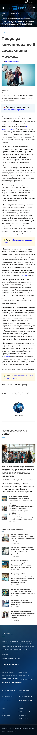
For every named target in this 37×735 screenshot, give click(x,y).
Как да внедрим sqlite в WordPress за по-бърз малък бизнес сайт (21, 602)
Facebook (4, 658)
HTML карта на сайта (24, 712)
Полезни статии (14, 13)
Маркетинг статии (7, 16)
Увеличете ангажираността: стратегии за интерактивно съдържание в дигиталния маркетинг (18, 471)
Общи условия (6, 715)
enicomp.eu (18, 416)
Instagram (11, 658)
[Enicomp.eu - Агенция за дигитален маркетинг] (19, 8)
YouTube (17, 658)
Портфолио (5, 712)
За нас (3, 708)
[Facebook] (11, 393)
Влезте (31, 2)
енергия (6, 356)
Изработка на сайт (7, 672)
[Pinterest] (19, 393)
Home (3, 13)
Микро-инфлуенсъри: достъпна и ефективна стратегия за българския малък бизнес (21, 509)
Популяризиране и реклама (14, 110)
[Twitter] (15, 393)
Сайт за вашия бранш (8, 690)
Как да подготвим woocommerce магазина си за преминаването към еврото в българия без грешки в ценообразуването (22, 578)
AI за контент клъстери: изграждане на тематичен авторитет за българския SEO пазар (20, 500)
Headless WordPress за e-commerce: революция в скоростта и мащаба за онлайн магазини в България (22, 517)
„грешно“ (24, 275)
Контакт (20, 708)
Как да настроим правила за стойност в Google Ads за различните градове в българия (23, 591)
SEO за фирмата (23, 672)
